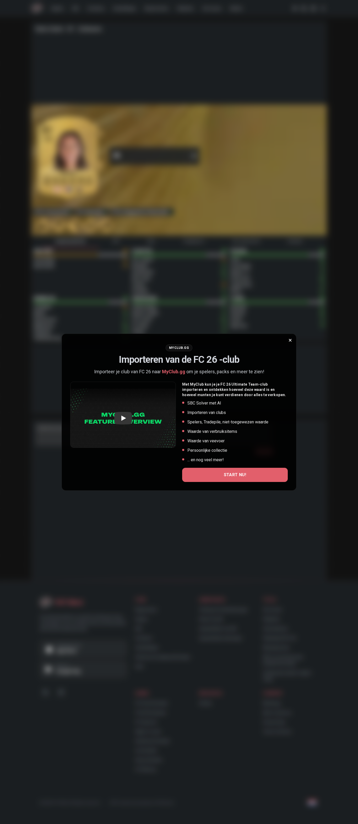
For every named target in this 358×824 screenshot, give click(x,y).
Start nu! (235, 474)
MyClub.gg (173, 371)
